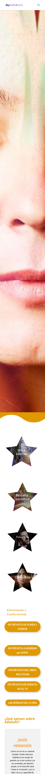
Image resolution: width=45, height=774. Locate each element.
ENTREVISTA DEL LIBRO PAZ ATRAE (22, 672)
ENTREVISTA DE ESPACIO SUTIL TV (22, 686)
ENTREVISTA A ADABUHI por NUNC (22, 650)
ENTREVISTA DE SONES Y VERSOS (22, 626)
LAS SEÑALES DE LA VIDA (22, 702)
